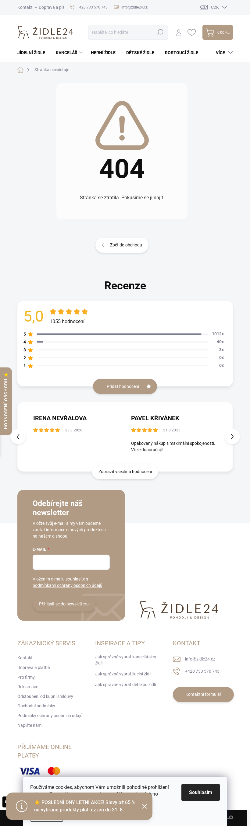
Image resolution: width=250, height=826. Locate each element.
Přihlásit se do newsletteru (64, 603)
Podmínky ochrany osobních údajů (50, 715)
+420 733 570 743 (202, 671)
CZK (215, 7)
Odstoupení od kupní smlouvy (45, 696)
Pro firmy (26, 677)
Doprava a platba (55, 7)
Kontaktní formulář (203, 694)
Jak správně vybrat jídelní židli (123, 673)
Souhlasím (200, 792)
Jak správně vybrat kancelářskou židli (126, 659)
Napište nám (29, 725)
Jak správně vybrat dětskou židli (125, 684)
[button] (232, 436)
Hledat (160, 32)
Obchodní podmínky (36, 705)
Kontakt (25, 7)
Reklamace (27, 686)
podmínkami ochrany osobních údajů (67, 585)
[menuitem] (33, 53)
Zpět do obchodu (126, 244)
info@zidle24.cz (200, 659)
